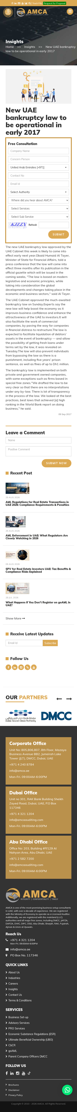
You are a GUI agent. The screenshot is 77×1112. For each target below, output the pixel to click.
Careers (13, 983)
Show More (14, 618)
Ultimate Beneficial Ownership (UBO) (30, 1039)
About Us (14, 972)
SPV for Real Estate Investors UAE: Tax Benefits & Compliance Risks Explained (38, 570)
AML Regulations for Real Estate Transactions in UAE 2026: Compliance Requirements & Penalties (37, 503)
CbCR (12, 1045)
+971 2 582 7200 (21, 858)
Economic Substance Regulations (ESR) (32, 1034)
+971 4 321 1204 (21, 814)
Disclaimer (13, 1090)
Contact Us (15, 995)
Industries (14, 978)
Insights (29, 47)
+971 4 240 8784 (21, 764)
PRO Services (16, 1028)
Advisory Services (19, 1023)
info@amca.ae (19, 770)
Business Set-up (18, 1017)
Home (10, 47)
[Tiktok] (29, 1073)
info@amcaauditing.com (26, 820)
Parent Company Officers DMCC (27, 1056)
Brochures (13, 1084)
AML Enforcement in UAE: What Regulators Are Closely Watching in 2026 (37, 537)
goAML (12, 1051)
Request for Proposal (54, 3)
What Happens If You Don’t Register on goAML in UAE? (38, 604)
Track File (37, 3)
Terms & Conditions (20, 1000)
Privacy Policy (15, 1095)
